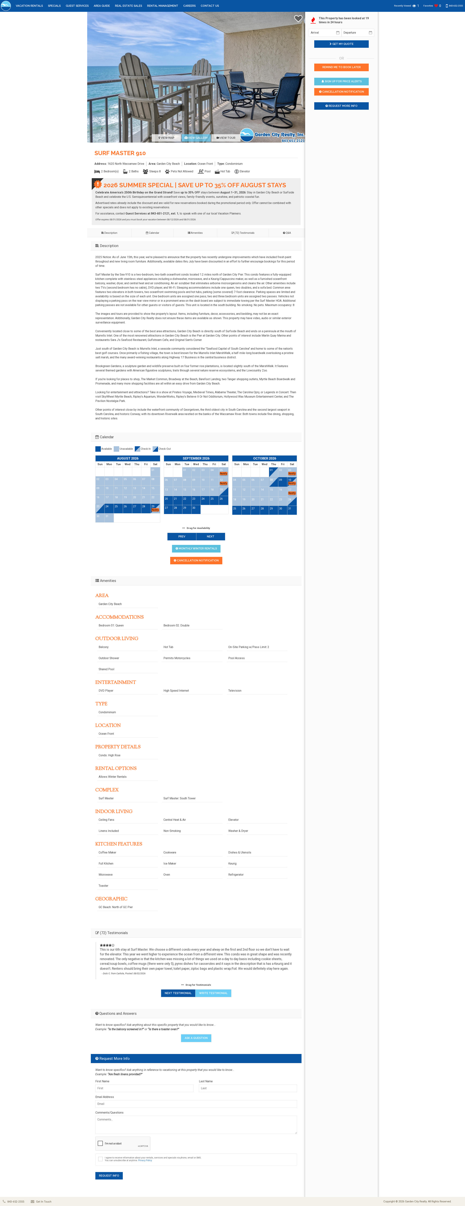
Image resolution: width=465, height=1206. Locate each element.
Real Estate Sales (128, 5)
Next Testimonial (178, 993)
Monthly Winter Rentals (197, 548)
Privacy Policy (145, 1160)
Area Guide (102, 5)
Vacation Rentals (29, 5)
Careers (189, 5)
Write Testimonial (213, 993)
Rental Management (162, 5)
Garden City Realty (416, 1201)
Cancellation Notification (197, 560)
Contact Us (210, 5)
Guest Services (77, 5)
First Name (102, 1081)
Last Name (206, 1081)
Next (210, 536)
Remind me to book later (341, 67)
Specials (54, 5)
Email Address (104, 1097)
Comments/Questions (109, 1112)
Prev (181, 536)
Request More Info (342, 106)
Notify (155, 509)
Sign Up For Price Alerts (343, 81)
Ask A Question (196, 1038)
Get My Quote (342, 44)
